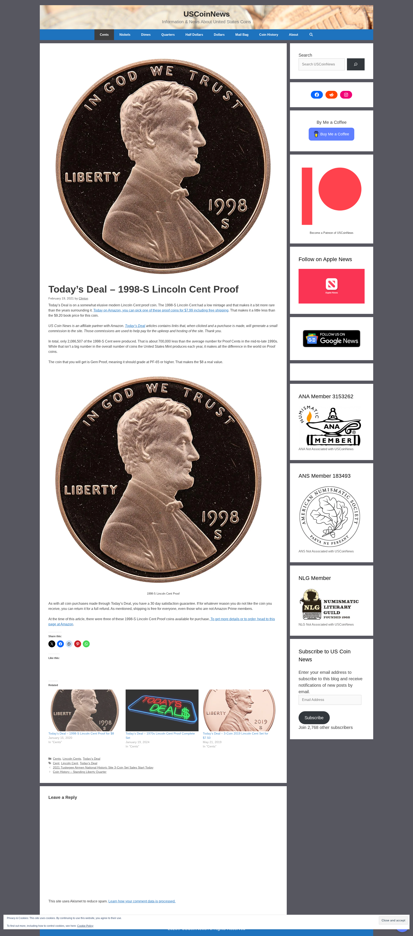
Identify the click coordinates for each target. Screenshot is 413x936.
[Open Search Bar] (311, 34)
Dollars (219, 34)
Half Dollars (194, 34)
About (293, 34)
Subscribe (314, 717)
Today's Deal (91, 758)
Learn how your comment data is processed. (142, 901)
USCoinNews (206, 14)
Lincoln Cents (72, 758)
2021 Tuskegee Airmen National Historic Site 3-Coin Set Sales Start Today (103, 767)
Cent (56, 763)
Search (305, 55)
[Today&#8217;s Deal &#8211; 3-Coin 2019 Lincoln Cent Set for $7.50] (239, 710)
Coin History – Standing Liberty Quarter (79, 771)
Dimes (146, 34)
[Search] (356, 64)
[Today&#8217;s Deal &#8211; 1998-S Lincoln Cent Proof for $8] (84, 710)
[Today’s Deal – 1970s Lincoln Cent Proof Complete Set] (162, 710)
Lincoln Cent (69, 763)
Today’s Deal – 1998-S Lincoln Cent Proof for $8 (81, 733)
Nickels (124, 34)
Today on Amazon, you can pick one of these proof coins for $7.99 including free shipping (160, 310)
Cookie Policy (85, 925)
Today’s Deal (135, 326)
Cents (104, 34)
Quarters (168, 34)
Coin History (268, 34)
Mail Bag (241, 34)
